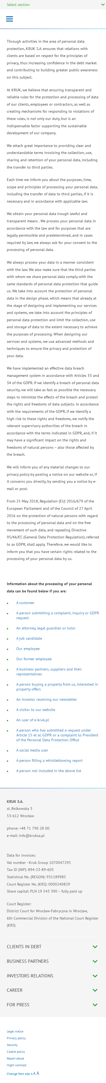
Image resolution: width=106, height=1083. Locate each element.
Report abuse (15, 1058)
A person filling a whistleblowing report (49, 760)
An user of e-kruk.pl (32, 719)
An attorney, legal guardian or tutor (46, 628)
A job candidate (29, 638)
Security (12, 1045)
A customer (25, 602)
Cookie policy (16, 1052)
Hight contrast (16, 1065)
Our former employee (34, 658)
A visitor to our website (35, 709)
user (44, 750)
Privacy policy (16, 1038)
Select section (18, 4)
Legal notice (15, 1031)
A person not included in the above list (48, 770)
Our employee (28, 648)
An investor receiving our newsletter (46, 699)
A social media (28, 750)
